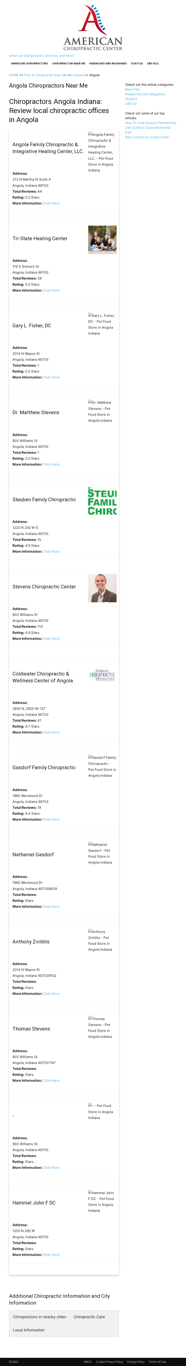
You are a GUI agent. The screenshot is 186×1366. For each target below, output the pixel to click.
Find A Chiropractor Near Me (45, 75)
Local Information (28, 1330)
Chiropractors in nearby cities (39, 1317)
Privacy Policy (135, 1362)
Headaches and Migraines (108, 63)
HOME (13, 75)
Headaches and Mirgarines (145, 94)
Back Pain (132, 89)
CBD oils (153, 63)
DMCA (88, 1362)
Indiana (78, 75)
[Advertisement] (151, 162)
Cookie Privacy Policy (109, 1362)
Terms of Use (157, 1362)
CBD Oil (131, 104)
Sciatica (137, 63)
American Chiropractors (29, 63)
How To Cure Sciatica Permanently (150, 123)
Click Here (51, 203)
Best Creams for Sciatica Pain (147, 137)
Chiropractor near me (68, 63)
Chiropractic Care (89, 1317)
